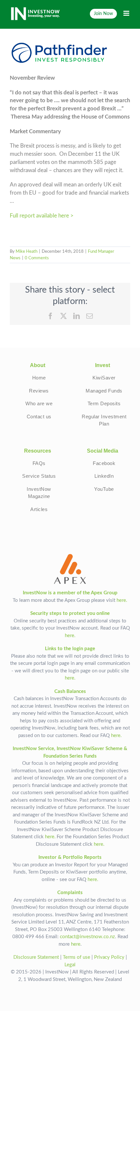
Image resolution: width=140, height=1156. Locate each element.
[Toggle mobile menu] (126, 13)
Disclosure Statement (36, 957)
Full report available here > (42, 215)
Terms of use (76, 957)
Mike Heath (26, 251)
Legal (70, 964)
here (75, 944)
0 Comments (37, 258)
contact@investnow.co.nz (87, 936)
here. (122, 600)
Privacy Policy (109, 957)
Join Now (103, 13)
